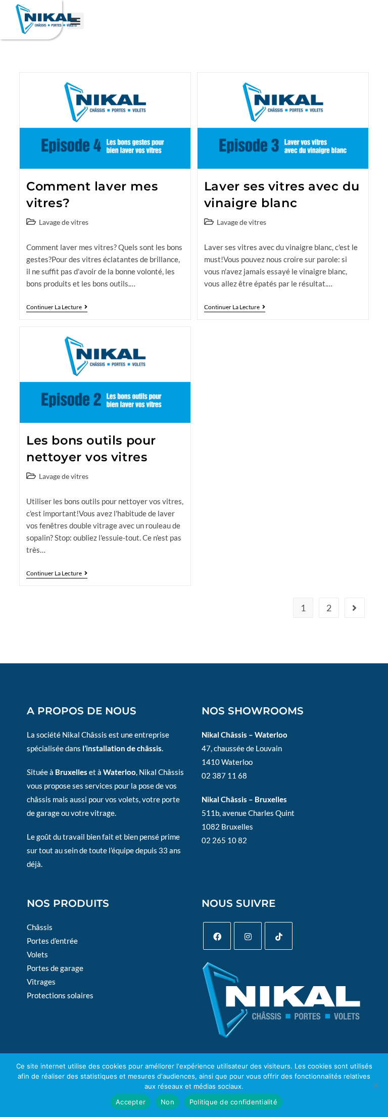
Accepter (131, 1102)
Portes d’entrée (52, 940)
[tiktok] (279, 936)
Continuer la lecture (56, 307)
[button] (75, 21)
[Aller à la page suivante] (355, 608)
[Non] (375, 1085)
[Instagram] (248, 936)
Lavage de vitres (63, 222)
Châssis (40, 927)
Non (167, 1102)
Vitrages (41, 981)
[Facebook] (217, 936)
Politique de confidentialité (233, 1102)
